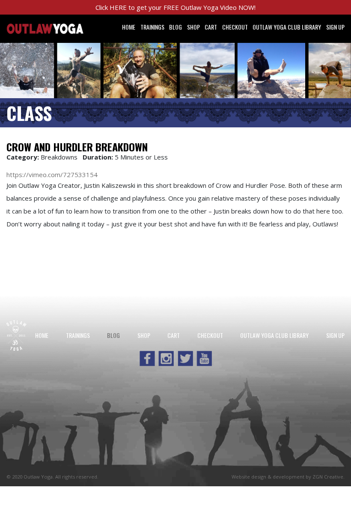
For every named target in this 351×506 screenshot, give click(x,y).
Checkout (235, 26)
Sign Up (335, 26)
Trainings (152, 26)
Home (128, 26)
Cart (211, 26)
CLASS (29, 112)
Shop (193, 26)
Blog (175, 26)
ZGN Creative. (328, 476)
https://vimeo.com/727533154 (52, 174)
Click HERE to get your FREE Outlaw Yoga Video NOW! (175, 7)
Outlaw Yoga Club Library (287, 26)
